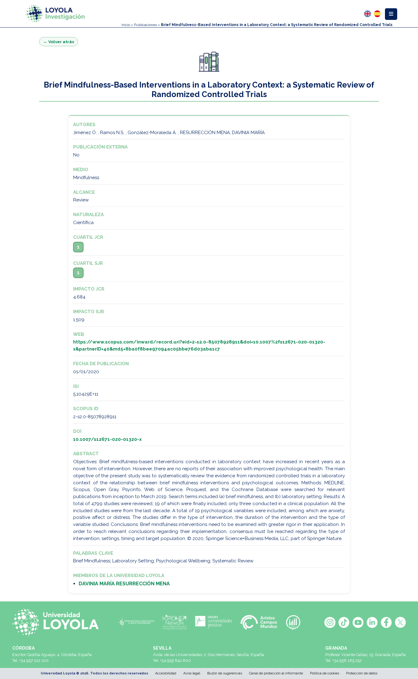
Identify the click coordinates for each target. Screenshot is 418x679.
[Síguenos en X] (400, 622)
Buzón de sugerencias (224, 673)
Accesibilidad (165, 673)
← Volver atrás (58, 41)
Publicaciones (145, 25)
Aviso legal (191, 673)
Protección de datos (361, 673)
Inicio (125, 25)
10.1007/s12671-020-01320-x (107, 439)
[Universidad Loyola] (58, 622)
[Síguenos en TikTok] (343, 622)
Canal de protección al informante (276, 673)
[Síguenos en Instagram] (329, 622)
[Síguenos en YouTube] (358, 622)
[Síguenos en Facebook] (386, 622)
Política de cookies (324, 673)
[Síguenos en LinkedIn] (372, 622)
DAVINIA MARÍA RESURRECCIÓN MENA (124, 584)
